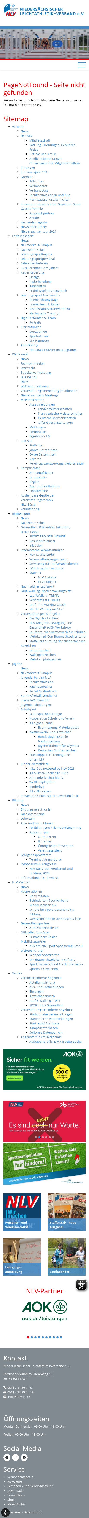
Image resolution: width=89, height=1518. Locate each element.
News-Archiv (16, 1504)
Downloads (15, 1491)
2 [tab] (32, 1337)
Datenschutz (33, 1512)
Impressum (11, 1512)
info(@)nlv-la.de (18, 1397)
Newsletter (15, 1481)
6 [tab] (47, 1337)
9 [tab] (58, 1337)
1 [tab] (28, 1337)
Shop (11, 1500)
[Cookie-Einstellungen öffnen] (5, 1512)
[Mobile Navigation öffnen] (82, 65)
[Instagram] (15, 1457)
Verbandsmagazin (20, 1477)
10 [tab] (61, 1337)
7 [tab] (50, 1337)
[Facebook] (6, 1457)
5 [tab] (43, 1337)
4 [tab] (39, 1337)
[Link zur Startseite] (44, 9)
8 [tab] (54, 1337)
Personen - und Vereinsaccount (30, 1486)
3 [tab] (36, 1337)
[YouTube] (24, 1457)
